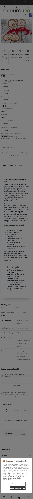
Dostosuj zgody (17, 484)
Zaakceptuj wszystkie (17, 488)
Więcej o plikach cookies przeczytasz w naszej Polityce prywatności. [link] (13, 478)
